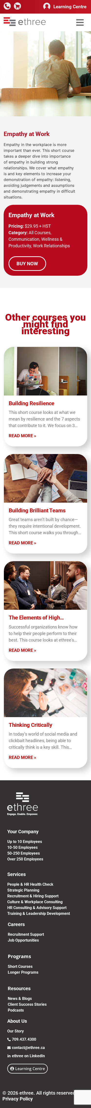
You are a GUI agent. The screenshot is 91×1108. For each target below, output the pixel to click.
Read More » (22, 435)
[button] (80, 22)
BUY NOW (27, 263)
